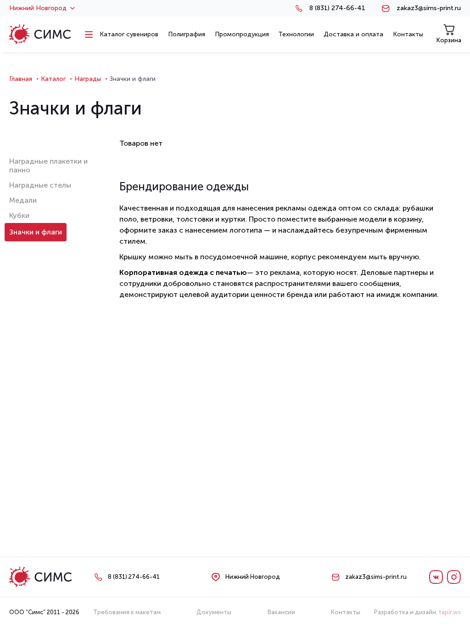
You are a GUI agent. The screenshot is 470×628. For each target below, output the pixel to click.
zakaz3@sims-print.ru (429, 8)
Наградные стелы (40, 185)
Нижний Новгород (38, 8)
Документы (213, 612)
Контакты (345, 612)
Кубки (19, 215)
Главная (20, 79)
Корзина (449, 40)
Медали (23, 200)
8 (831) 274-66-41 (337, 8)
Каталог (53, 79)
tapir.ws (450, 612)
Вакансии (281, 612)
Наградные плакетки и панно (48, 165)
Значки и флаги (35, 232)
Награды (87, 79)
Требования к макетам (127, 612)
